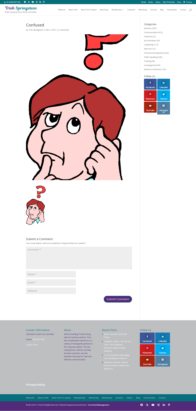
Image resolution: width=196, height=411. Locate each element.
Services (154, 10)
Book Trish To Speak (89, 10)
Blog (162, 10)
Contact (183, 10)
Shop (179, 2)
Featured (148, 36)
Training (147, 61)
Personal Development (154, 53)
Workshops (143, 10)
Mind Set (148, 49)
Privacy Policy (35, 384)
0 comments (63, 30)
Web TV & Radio (169, 2)
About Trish (73, 10)
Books (150, 2)
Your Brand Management (98, 405)
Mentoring (104, 10)
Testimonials (172, 10)
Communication (151, 32)
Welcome (61, 10)
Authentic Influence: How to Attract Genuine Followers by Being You (116, 365)
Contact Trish (32, 344)
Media (143, 2)
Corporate (131, 10)
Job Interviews (150, 40)
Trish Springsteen (36, 30)
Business (148, 28)
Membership (116, 10)
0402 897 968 (38, 339)
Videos (157, 2)
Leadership (148, 44)
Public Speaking (150, 57)
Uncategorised (150, 65)
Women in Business (152, 69)
